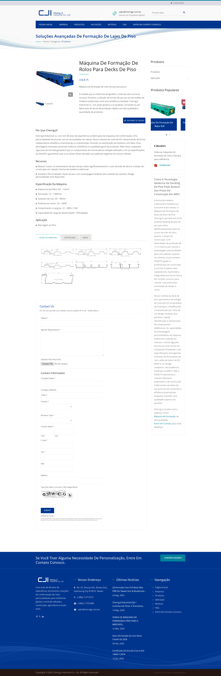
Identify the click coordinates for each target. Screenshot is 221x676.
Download (164, 165)
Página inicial (46, 24)
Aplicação (96, 24)
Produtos (79, 24)
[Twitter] (40, 616)
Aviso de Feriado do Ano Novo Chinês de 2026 (127, 637)
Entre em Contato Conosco (147, 24)
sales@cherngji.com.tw (130, 11)
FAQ (125, 24)
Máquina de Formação (165, 416)
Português (179, 3)
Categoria (55, 41)
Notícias (112, 24)
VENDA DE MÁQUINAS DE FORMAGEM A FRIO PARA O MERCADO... (125, 621)
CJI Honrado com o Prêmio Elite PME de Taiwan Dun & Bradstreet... (129, 589)
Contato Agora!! (173, 558)
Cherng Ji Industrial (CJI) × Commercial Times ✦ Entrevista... (128, 604)
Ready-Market (179, 673)
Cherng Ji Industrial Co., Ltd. (66, 672)
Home (46, 41)
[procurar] (183, 12)
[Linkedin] (43, 616)
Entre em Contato (162, 423)
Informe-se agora (135, 120)
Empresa (63, 24)
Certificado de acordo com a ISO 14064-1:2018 (128, 652)
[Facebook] (36, 616)
